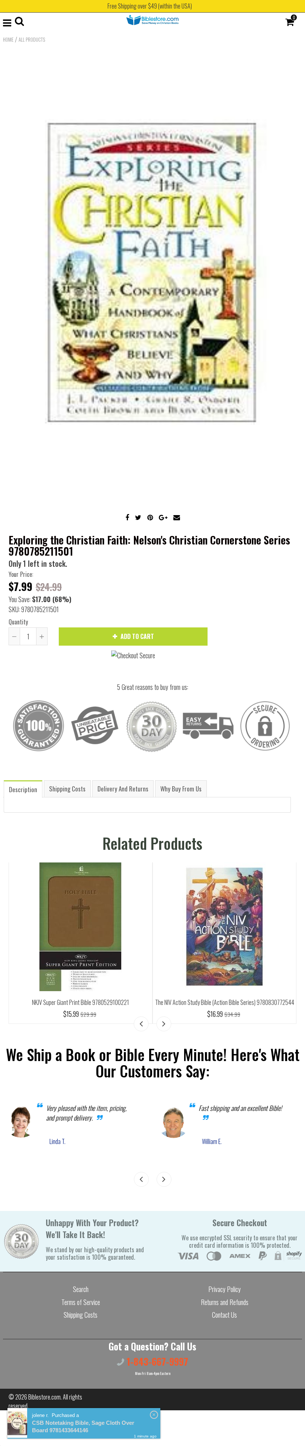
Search (81, 1289)
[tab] (23, 788)
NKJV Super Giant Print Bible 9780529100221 (80, 1002)
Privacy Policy (224, 1289)
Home (8, 39)
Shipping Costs (80, 1315)
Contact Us (224, 1315)
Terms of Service (80, 1302)
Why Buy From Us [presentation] (181, 788)
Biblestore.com (44, 1396)
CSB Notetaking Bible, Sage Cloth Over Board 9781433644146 (83, 1426)
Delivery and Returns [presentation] (122, 788)
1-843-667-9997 (156, 1361)
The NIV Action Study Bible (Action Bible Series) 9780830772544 (224, 1002)
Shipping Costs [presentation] (67, 788)
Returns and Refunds (224, 1302)
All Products (32, 39)
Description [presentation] (23, 789)
